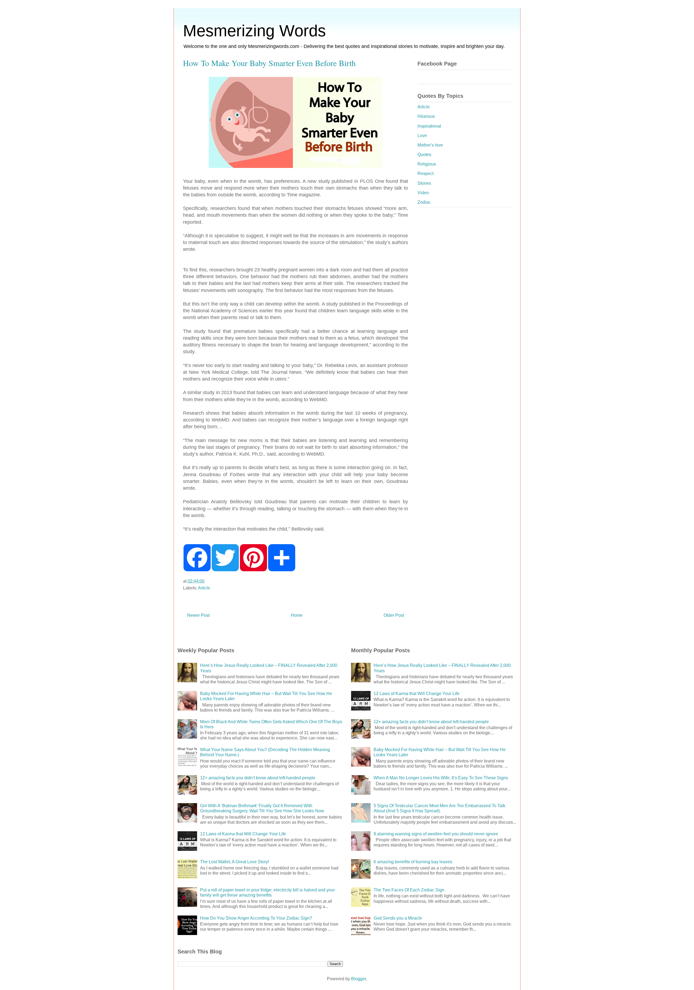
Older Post (394, 615)
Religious (426, 164)
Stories (424, 183)
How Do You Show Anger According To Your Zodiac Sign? (256, 918)
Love (422, 135)
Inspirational (429, 126)
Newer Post (198, 615)
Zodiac (424, 202)
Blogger (358, 978)
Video (423, 192)
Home (297, 615)
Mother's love (430, 145)
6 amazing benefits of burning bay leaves (413, 861)
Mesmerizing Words (254, 31)
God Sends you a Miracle (398, 918)
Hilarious (426, 116)
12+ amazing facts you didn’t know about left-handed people (257, 777)
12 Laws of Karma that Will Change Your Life (243, 834)
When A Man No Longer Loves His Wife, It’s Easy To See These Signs (441, 777)
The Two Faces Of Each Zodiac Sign (409, 890)
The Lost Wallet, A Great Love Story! (234, 861)
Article (204, 588)
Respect (425, 173)
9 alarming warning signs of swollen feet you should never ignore (436, 834)
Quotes (424, 154)
